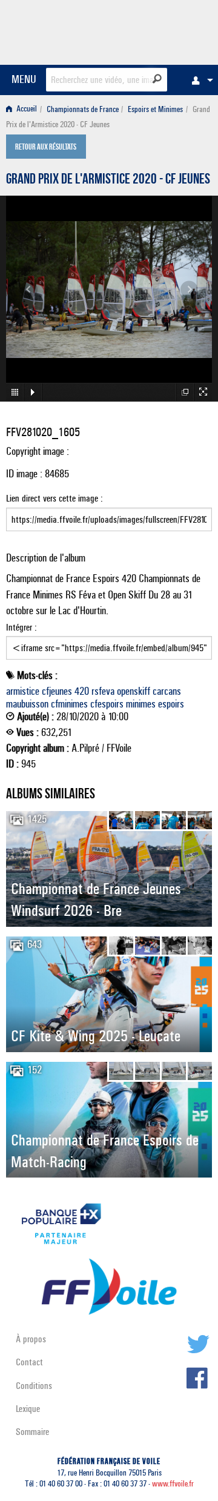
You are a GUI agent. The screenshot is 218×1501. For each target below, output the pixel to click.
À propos (31, 1339)
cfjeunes (57, 691)
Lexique (28, 1408)
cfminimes (69, 704)
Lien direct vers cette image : (54, 498)
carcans (167, 691)
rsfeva (102, 691)
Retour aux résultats (45, 148)
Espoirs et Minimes (155, 109)
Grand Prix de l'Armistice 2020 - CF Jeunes (108, 180)
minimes (141, 704)
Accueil (26, 109)
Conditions (34, 1385)
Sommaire (32, 1431)
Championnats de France (83, 109)
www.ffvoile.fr (173, 1484)
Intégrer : (21, 627)
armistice (22, 691)
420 (81, 691)
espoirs (171, 704)
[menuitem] (199, 80)
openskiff (133, 691)
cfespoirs (107, 704)
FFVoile (154, 30)
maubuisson (27, 704)
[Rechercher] (157, 79)
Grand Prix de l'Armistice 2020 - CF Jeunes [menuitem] (108, 117)
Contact (29, 1362)
